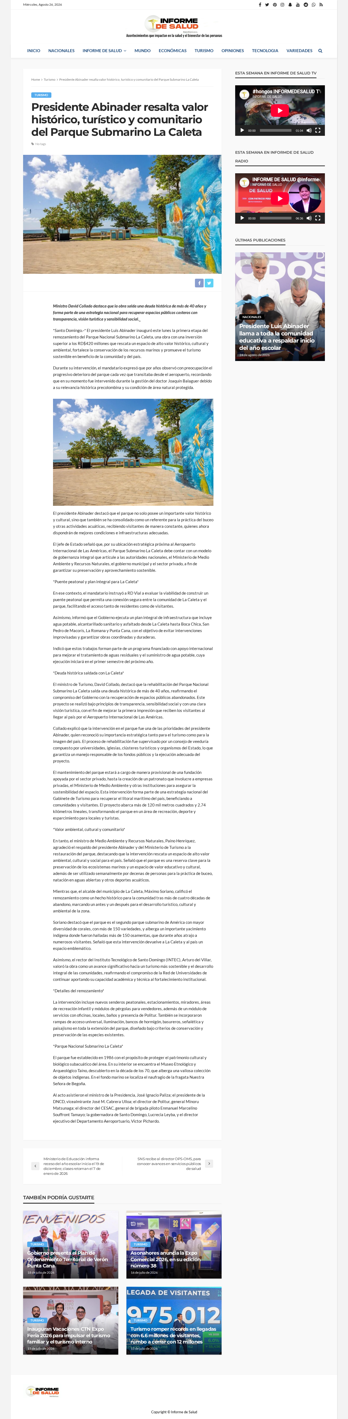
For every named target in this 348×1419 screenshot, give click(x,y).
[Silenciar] (309, 130)
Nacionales (61, 50)
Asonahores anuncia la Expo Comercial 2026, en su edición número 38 (165, 1259)
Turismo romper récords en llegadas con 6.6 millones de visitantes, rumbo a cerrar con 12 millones (173, 1335)
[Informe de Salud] (174, 26)
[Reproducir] (242, 130)
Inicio (33, 50)
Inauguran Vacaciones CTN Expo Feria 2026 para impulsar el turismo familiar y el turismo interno (68, 1335)
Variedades (299, 50)
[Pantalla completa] (318, 130)
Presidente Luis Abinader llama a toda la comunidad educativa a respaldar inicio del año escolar (277, 337)
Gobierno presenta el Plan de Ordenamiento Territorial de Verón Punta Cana (67, 1259)
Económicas (173, 50)
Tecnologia (265, 50)
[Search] (320, 50)
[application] (280, 110)
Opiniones (233, 50)
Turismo (204, 50)
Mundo (143, 50)
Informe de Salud (102, 50)
